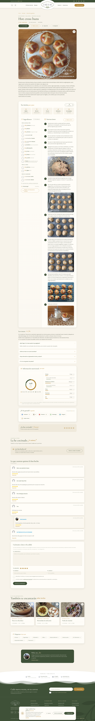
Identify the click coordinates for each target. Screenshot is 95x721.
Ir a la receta (24, 25)
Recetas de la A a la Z (35, 705)
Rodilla (29, 676)
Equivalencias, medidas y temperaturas (30, 183)
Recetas (35, 5)
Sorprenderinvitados (19, 640)
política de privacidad (27, 579)
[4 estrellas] (25, 568)
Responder (14, 475)
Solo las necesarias (58, 713)
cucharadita (28, 135)
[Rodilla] (26, 677)
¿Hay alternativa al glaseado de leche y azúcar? (31, 356)
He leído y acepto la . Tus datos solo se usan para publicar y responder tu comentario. (36, 579)
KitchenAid (35, 637)
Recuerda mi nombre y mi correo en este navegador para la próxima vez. (30, 576)
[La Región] (53, 677)
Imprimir (46, 25)
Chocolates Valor (43, 676)
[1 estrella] (20, 568)
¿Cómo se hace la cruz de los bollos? (28, 351)
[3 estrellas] (24, 568)
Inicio (19, 13)
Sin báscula (37, 119)
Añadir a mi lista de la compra (29, 190)
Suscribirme (79, 689)
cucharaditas (30, 138)
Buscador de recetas (48, 703)
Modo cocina (35, 25)
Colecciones (65, 5)
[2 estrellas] (22, 568)
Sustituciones (61, 705)
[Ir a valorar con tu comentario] (69, 428)
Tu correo (50, 570)
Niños (43, 637)
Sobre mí (59, 5)
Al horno (17, 637)
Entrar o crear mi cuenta (74, 450)
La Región (56, 676)
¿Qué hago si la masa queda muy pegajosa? (30, 343)
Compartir (55, 25)
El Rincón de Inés (29, 5)
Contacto (74, 708)
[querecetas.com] (61, 677)
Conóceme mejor (34, 660)
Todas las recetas (34, 703)
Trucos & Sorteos (75, 705)
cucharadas (29, 176)
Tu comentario (17, 551)
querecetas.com (66, 676)
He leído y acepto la (58, 692)
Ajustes (49, 713)
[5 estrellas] (27, 568)
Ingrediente (46, 705)
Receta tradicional (54, 637)
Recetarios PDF (61, 703)
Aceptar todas (70, 713)
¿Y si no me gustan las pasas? (27, 361)
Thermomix (31, 640)
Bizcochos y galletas (31, 13)
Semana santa (66, 637)
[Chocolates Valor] (39, 677)
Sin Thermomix (76, 637)
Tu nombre (16, 570)
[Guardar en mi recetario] (74, 31)
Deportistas (26, 637)
